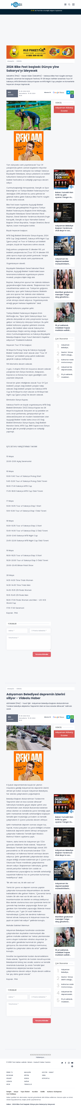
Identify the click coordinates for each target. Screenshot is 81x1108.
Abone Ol (47, 92)
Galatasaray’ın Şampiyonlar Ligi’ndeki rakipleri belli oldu (46, 11)
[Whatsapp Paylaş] (72, 92)
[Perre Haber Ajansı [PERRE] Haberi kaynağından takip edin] (16, 4)
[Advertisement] (40, 30)
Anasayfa (10, 61)
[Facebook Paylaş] (72, 96)
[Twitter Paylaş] (68, 92)
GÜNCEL (19, 61)
